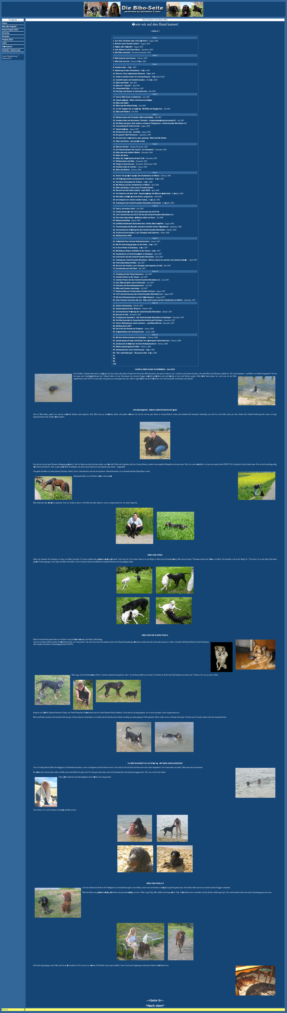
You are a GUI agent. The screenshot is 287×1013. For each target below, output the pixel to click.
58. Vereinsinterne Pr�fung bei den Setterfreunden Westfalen (139, 230)
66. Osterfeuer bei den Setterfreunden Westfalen (133, 257)
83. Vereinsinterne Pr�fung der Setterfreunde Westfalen (137, 312)
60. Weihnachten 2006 (122, 236)
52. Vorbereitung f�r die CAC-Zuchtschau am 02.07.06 (136, 212)
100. (114, 364)
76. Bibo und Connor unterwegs (126, 288)
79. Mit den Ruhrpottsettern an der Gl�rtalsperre (133, 297)
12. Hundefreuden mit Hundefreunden (129, 80)
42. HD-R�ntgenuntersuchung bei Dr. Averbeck (133, 179)
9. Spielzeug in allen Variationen (126, 70)
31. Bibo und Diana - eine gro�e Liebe (129, 141)
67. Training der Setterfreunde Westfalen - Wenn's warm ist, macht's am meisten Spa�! (150, 260)
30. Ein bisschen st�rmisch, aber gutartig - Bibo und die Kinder (140, 138)
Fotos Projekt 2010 (10, 30)
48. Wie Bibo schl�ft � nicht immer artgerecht (133, 197)
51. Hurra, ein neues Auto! (124, 209)
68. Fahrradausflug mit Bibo (124, 263)
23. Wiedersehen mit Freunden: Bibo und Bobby (133, 117)
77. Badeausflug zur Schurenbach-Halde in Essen (134, 291)
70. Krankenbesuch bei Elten (125, 268)
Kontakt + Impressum (11, 50)
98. (114, 358)
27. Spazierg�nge (120, 129)
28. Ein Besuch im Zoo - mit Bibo (126, 132)
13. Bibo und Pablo (121, 83)
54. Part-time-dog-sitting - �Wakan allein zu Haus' (134, 218)
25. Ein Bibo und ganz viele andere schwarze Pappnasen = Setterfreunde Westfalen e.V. (150, 123)
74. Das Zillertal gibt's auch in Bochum (129, 283)
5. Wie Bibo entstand (121, 52)
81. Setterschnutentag (122, 306)
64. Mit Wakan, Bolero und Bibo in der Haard (132, 251)
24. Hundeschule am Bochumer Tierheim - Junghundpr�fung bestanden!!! (144, 120)
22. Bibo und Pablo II (121, 112)
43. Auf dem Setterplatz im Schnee (127, 182)
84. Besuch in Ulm (121, 315)
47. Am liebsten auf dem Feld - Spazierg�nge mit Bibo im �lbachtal (142, 193)
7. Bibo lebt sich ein (121, 61)
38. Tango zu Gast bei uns (123, 164)
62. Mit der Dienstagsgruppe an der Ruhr (130, 245)
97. (114, 356)
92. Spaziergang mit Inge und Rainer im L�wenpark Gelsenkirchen (141, 341)
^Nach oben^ (155, 1005)
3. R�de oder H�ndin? (123, 47)
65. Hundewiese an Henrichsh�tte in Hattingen (133, 254)
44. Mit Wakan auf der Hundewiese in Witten (131, 185)
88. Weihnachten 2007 (122, 326)
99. (114, 361)
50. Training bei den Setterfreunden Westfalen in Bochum (137, 203)
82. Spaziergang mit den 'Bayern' (127, 309)
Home (4, 23)
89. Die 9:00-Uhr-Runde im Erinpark (128, 329)
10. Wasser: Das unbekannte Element (129, 74)
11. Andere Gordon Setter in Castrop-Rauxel (131, 77)
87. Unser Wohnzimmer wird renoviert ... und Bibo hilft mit (137, 323)
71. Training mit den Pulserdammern (128, 274)
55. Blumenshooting (121, 220)
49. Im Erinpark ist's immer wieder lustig (130, 200)
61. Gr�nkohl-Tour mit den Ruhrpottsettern (131, 241)
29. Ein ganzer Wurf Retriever (125, 135)
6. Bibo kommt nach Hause (124, 58)
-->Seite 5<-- (155, 1000)
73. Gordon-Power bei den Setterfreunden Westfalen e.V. (137, 280)
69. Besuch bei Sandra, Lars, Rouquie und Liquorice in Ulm (137, 266)
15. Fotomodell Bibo (121, 88)
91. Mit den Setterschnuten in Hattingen (130, 337)
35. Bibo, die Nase (120, 155)
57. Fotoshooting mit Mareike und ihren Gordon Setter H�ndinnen (140, 227)
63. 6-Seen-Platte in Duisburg (125, 248)
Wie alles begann (9, 26)
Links (4, 43)
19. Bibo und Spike (121, 103)
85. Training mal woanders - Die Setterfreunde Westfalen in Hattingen (142, 317)
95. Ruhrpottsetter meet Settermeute (129, 350)
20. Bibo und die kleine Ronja (125, 106)
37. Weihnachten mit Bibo (123, 161)
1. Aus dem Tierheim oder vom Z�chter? (130, 41)
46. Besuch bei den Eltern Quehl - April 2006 (131, 190)
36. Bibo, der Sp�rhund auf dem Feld (128, 158)
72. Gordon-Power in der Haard (126, 277)
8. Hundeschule (119, 67)
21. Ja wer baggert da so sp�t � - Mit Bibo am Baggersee (137, 109)
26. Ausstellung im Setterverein (126, 126)
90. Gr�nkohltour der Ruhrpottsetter (129, 332)
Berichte (5, 33)
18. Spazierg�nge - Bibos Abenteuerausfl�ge (132, 100)
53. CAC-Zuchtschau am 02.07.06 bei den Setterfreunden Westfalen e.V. (143, 215)
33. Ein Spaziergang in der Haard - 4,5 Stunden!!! (133, 150)
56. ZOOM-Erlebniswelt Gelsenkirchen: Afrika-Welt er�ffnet (138, 224)
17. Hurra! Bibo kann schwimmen (127, 97)
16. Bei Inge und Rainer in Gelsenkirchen (130, 91)
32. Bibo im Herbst (121, 147)
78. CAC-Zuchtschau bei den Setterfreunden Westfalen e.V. (138, 294)
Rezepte (5, 36)
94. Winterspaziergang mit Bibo (126, 347)
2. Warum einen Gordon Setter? (126, 44)
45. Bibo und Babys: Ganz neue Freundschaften (133, 188)
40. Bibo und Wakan (121, 170)
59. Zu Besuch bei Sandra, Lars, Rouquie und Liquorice (136, 233)
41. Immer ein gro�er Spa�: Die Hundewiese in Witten (136, 176)
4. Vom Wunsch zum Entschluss (126, 50)
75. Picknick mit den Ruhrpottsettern (128, 286)
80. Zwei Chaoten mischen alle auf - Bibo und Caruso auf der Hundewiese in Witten (148, 300)
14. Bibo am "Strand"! (122, 86)
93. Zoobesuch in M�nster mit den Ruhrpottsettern (135, 344)
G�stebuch (7, 47)
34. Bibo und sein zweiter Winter (126, 152)
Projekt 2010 (7, 40)
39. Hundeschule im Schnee (124, 167)
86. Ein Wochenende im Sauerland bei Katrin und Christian (138, 320)
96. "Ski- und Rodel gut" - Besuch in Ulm (130, 353)
